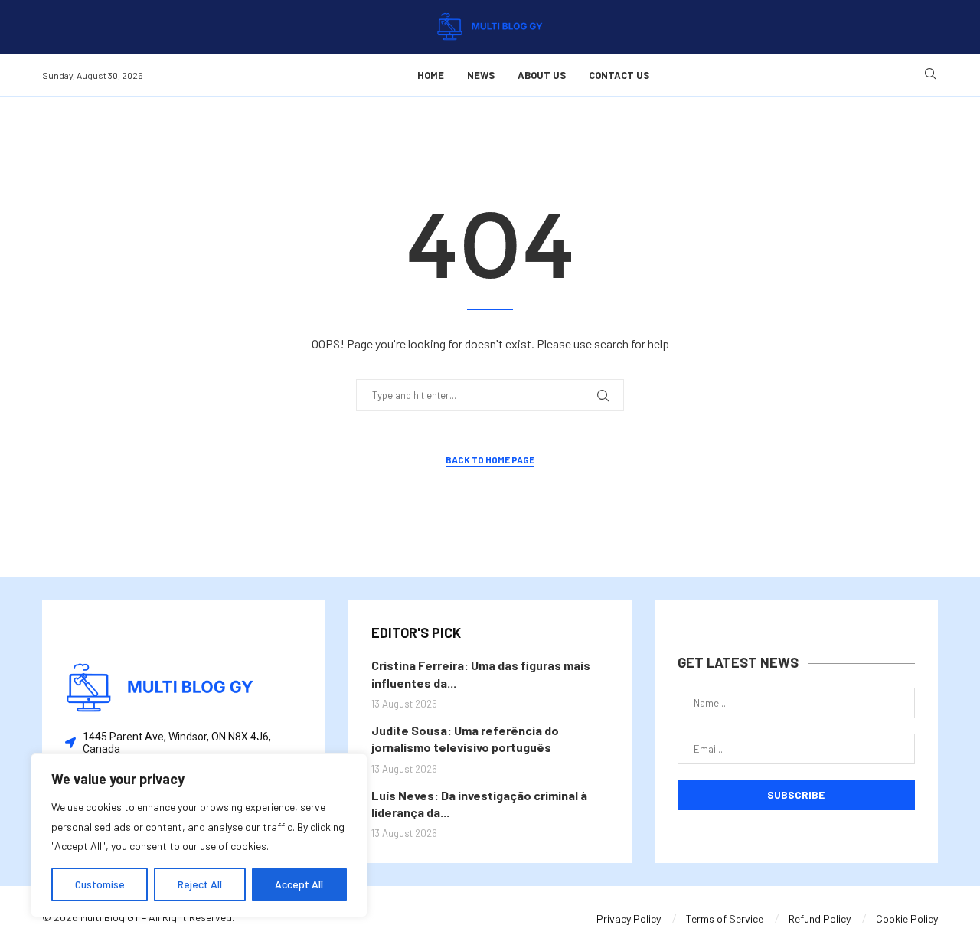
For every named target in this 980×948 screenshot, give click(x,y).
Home (430, 75)
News (481, 75)
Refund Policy (820, 918)
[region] (199, 835)
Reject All (200, 884)
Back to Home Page (490, 459)
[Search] (930, 74)
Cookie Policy (907, 918)
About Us (542, 75)
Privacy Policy (628, 918)
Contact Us (619, 75)
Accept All (299, 884)
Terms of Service (724, 918)
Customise (100, 884)
